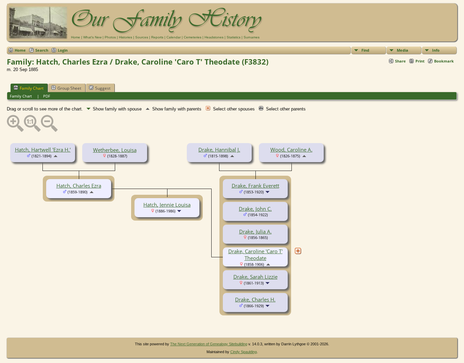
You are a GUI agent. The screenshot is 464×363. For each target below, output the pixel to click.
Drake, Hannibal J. (219, 149)
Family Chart (31, 88)
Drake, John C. (255, 208)
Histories (125, 37)
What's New (92, 37)
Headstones (214, 37)
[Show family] (268, 191)
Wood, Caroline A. (291, 149)
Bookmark (444, 61)
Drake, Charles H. (255, 299)
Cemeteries (192, 37)
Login (63, 50)
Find (365, 50)
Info (436, 50)
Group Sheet (69, 88)
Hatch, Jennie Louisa (167, 204)
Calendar (173, 37)
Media (402, 50)
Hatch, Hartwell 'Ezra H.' (43, 149)
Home (75, 37)
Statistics (233, 37)
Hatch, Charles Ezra (78, 185)
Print (420, 61)
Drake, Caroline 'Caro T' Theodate (255, 254)
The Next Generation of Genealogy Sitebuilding (208, 344)
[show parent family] (55, 155)
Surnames (252, 37)
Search (41, 50)
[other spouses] (298, 250)
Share (400, 61)
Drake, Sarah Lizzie (255, 276)
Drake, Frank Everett (255, 185)
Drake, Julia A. (255, 231)
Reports (157, 37)
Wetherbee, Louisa (115, 149)
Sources (141, 37)
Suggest (102, 88)
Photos (110, 37)
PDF (46, 96)
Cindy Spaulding (243, 352)
